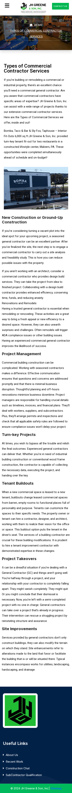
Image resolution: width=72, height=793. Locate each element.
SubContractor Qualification (24, 775)
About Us (12, 755)
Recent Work (14, 761)
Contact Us (60, 6)
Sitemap (56, 788)
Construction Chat (18, 768)
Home (38, 25)
